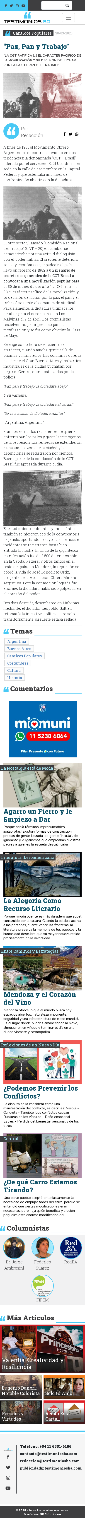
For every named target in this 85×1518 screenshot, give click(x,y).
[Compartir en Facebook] (64, 134)
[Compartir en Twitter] (70, 134)
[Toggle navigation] (68, 17)
